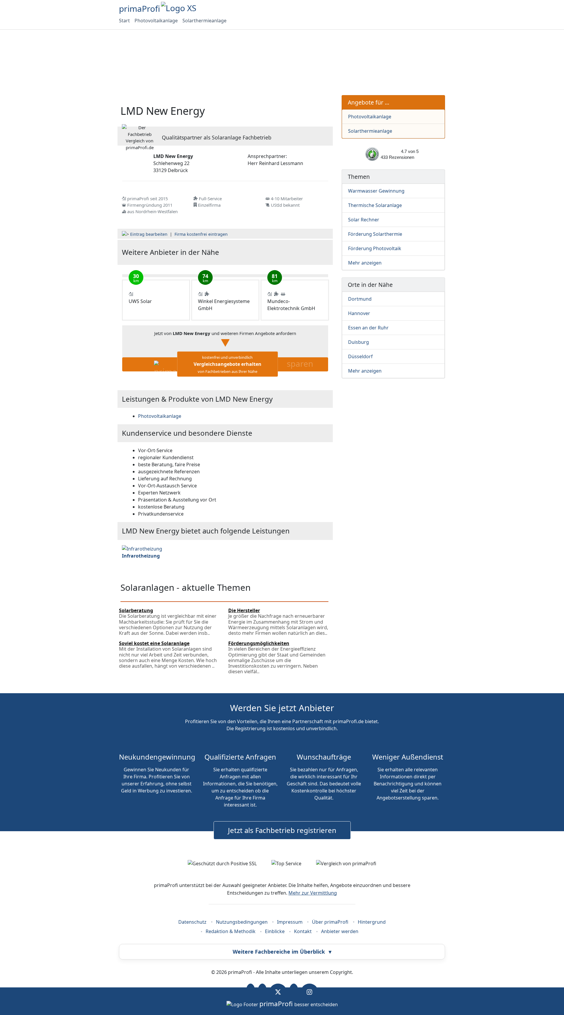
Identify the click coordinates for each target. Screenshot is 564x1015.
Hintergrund (372, 922)
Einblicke (275, 931)
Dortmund (360, 299)
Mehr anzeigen (365, 263)
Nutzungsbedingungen (242, 922)
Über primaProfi (330, 922)
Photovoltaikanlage (156, 20)
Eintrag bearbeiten (148, 234)
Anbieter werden (339, 931)
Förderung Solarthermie (375, 234)
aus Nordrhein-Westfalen (152, 211)
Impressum (290, 922)
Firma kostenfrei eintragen (201, 234)
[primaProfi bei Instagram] (309, 992)
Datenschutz (192, 922)
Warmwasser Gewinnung (376, 191)
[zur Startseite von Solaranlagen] (294, 252)
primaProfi (139, 8)
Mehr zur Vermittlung (312, 893)
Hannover (359, 313)
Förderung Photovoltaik (374, 248)
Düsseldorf (360, 356)
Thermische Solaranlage (375, 205)
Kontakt (303, 931)
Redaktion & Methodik (231, 931)
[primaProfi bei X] (278, 992)
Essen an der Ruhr (368, 327)
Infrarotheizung (141, 556)
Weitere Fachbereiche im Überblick (282, 951)
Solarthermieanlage (204, 20)
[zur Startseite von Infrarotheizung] (142, 548)
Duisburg (358, 342)
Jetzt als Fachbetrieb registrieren (282, 830)
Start (124, 20)
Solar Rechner (363, 219)
